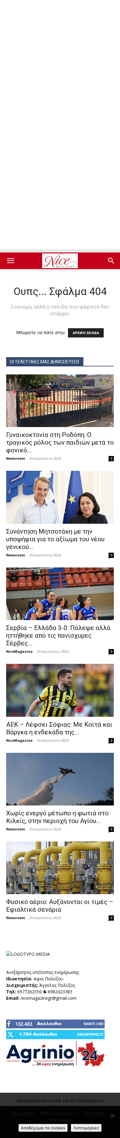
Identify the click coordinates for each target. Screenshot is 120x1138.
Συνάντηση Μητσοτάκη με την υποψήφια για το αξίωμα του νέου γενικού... (55, 539)
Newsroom (15, 458)
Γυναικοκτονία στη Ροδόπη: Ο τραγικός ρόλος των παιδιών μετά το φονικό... (60, 442)
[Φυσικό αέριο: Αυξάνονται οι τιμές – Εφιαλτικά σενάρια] (60, 867)
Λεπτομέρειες (86, 1127)
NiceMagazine (19, 651)
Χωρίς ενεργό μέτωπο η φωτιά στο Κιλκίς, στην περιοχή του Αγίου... (57, 817)
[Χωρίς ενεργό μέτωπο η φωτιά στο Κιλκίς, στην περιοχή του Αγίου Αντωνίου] (60, 779)
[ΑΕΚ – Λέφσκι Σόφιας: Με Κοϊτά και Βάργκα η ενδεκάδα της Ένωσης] (60, 690)
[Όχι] (112, 1115)
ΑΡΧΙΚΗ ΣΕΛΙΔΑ (86, 333)
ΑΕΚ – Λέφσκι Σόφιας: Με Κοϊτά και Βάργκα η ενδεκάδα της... (59, 728)
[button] (10, 260)
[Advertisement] (60, 63)
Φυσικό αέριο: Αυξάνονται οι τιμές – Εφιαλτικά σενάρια (59, 905)
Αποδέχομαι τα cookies (43, 1127)
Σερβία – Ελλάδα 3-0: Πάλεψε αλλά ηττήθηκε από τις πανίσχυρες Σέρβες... (58, 635)
